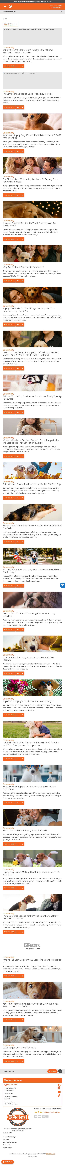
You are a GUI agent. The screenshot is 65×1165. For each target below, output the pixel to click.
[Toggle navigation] (5, 6)
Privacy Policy (32, 1157)
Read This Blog (9, 66)
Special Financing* (9, 1137)
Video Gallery (7, 1148)
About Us (6, 1139)
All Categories (9, 25)
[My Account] (61, 12)
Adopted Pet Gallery (10, 1142)
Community (8, 47)
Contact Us (7, 1145)
